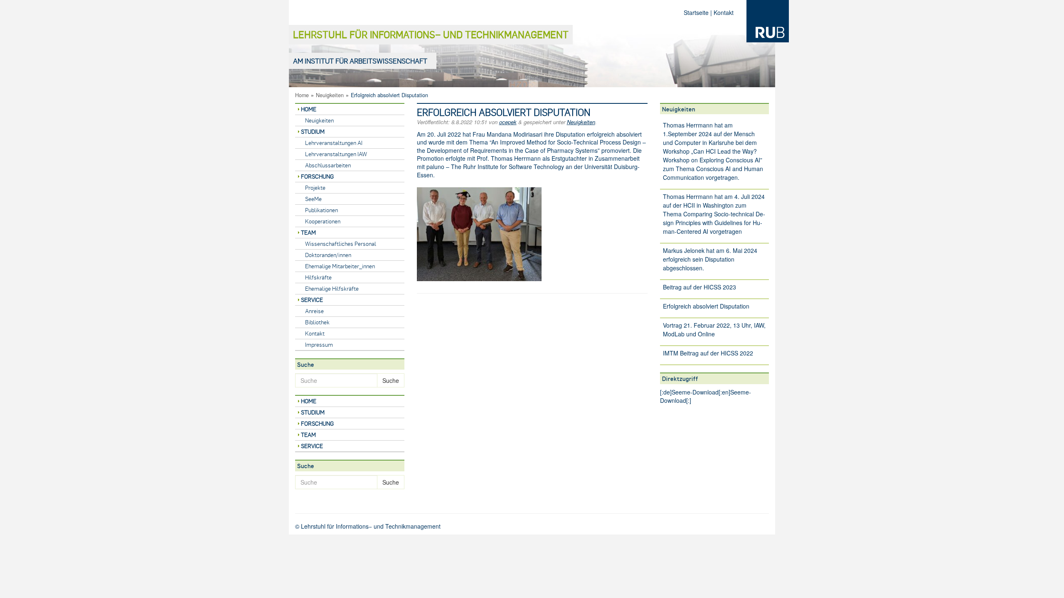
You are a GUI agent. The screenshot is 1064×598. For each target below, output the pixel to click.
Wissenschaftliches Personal (340, 243)
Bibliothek (317, 322)
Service (312, 299)
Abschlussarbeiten (328, 165)
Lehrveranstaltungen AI (333, 142)
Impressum (319, 344)
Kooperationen (322, 221)
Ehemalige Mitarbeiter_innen (340, 266)
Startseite (696, 12)
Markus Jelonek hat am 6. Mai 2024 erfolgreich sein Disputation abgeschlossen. (710, 259)
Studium (313, 131)
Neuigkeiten (330, 95)
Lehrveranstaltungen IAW (336, 153)
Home (302, 95)
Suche (390, 380)
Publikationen (321, 209)
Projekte (315, 187)
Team (308, 232)
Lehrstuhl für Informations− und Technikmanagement (431, 34)
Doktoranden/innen (328, 254)
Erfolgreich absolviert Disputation (706, 306)
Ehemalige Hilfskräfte (332, 288)
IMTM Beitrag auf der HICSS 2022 (708, 353)
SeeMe (313, 198)
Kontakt (724, 12)
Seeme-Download (695, 392)
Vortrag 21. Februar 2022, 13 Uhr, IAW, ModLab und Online (714, 329)
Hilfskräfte (318, 277)
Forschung (317, 176)
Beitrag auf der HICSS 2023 (699, 287)
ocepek (508, 122)
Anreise (314, 310)
